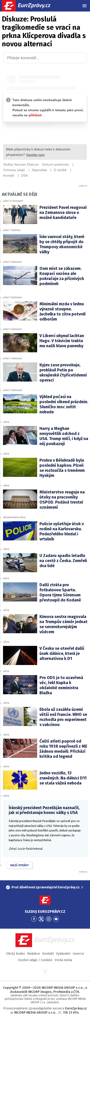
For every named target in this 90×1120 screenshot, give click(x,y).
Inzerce (78, 954)
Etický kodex (15, 954)
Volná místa (63, 960)
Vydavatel (63, 954)
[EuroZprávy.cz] (30, 6)
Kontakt (48, 954)
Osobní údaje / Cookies (35, 960)
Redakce (33, 954)
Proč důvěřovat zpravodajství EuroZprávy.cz (46, 887)
